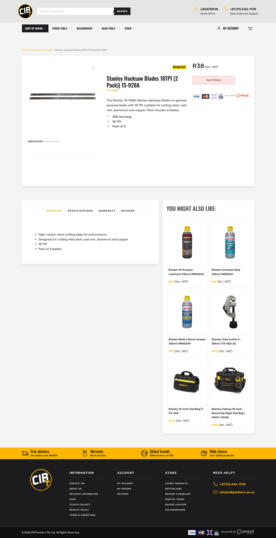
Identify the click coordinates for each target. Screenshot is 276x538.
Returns (123, 494)
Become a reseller (177, 494)
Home (25, 50)
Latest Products (176, 483)
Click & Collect (79, 504)
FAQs (72, 499)
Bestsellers (173, 489)
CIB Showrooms (175, 510)
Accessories (36, 50)
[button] (250, 28)
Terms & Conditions (82, 515)
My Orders (124, 489)
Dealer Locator (175, 504)
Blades (49, 50)
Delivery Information (83, 494)
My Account (125, 483)
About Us (75, 489)
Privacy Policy (79, 510)
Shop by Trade (174, 499)
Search (122, 11)
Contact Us (77, 483)
